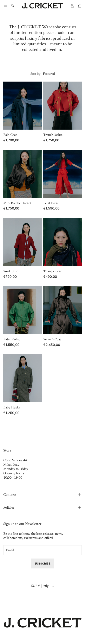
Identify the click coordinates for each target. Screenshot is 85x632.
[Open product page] (22, 106)
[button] (5, 6)
